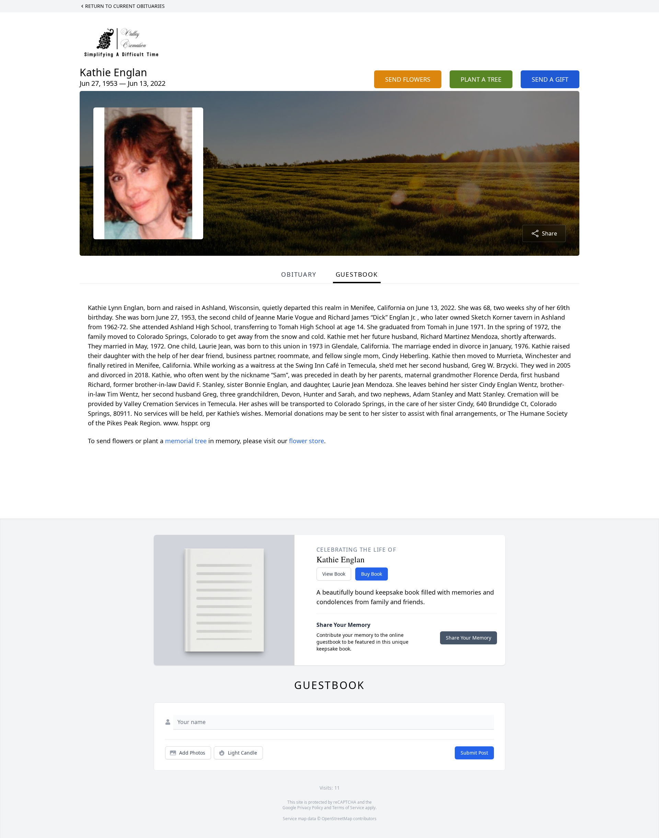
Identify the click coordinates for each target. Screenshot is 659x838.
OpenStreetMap (337, 819)
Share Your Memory (468, 637)
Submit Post (474, 752)
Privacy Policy (310, 808)
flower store (306, 441)
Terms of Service (348, 808)
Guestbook (357, 274)
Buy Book (371, 574)
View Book (333, 574)
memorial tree (186, 441)
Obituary (298, 274)
